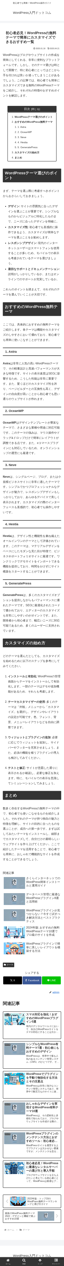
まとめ (18, 157)
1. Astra (22, 127)
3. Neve (22, 137)
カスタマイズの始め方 (27, 152)
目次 (27, 109)
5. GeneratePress (28, 147)
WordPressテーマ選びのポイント (34, 116)
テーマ (10, 965)
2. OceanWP (25, 132)
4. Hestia (23, 142)
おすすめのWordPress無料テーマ (34, 121)
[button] (57, 757)
